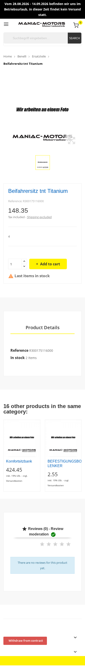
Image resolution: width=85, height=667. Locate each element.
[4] (62, 544)
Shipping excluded (39, 217)
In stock (17, 357)
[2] (48, 544)
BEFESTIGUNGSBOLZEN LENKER (63, 463)
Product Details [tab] (43, 328)
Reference (19, 350)
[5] (68, 544)
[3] (55, 544)
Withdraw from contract (26, 641)
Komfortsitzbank (19, 461)
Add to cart (50, 263)
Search (74, 38)
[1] (42, 544)
